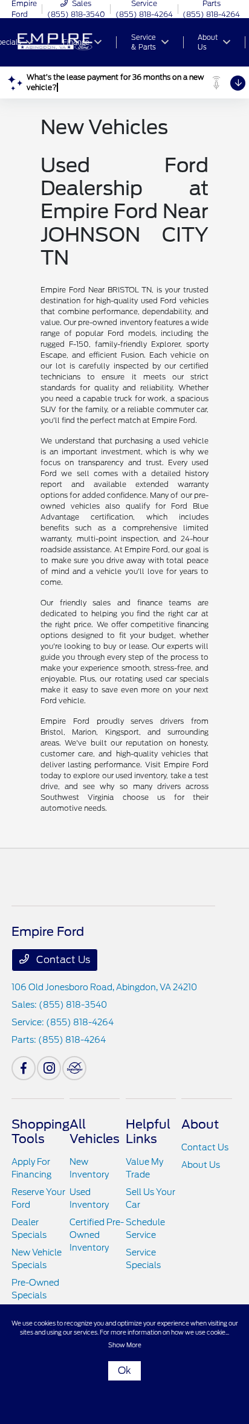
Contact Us (62, 959)
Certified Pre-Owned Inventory (97, 1234)
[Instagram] (49, 1068)
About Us (200, 1165)
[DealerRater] (74, 1068)
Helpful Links (148, 1131)
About (200, 1124)
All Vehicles (95, 1131)
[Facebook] (23, 1068)
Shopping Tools (40, 1131)
